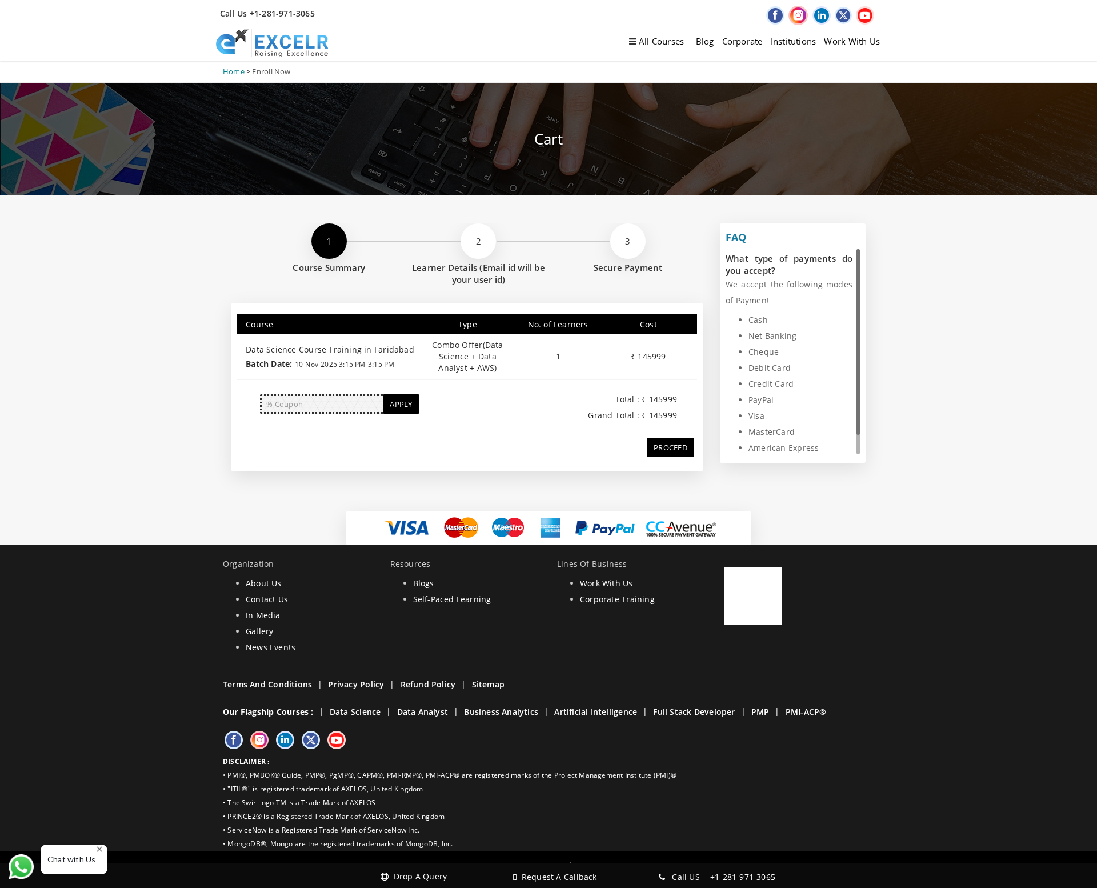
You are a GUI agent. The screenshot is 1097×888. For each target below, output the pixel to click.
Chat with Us (71, 859)
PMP (760, 711)
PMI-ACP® (806, 711)
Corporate (742, 41)
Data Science (355, 711)
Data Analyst (423, 711)
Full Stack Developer (694, 711)
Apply (401, 404)
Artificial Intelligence (595, 711)
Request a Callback (556, 876)
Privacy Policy (356, 684)
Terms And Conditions (267, 684)
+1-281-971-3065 (742, 876)
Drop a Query (418, 876)
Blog (705, 41)
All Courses (660, 41)
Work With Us (852, 41)
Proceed (670, 447)
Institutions (793, 41)
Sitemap (488, 684)
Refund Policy (428, 684)
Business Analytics (501, 711)
